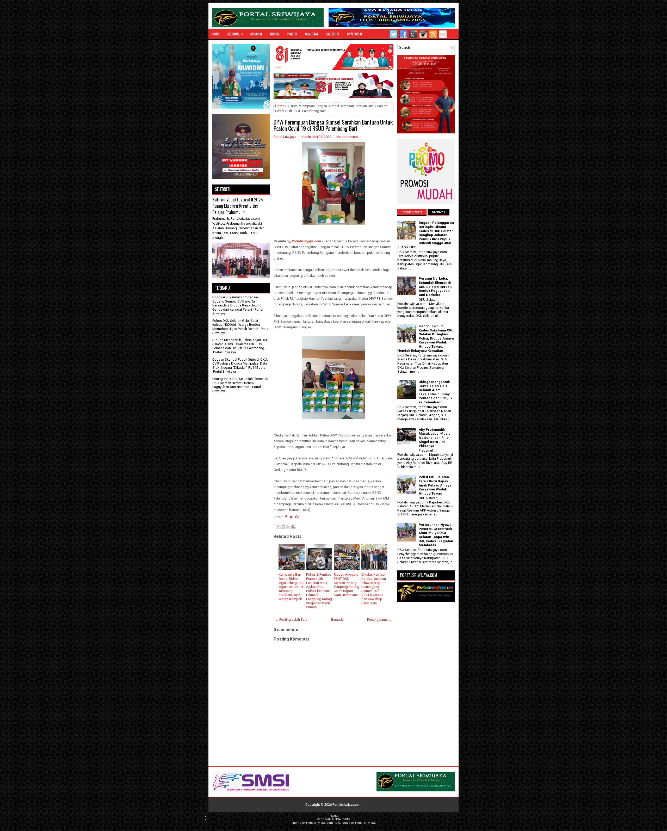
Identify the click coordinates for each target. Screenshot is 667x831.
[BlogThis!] (283, 526)
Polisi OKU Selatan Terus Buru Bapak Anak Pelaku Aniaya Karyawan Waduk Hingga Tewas (435, 485)
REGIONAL (235, 33)
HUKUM (275, 33)
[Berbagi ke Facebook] (293, 526)
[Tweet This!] (291, 517)
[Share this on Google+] (297, 517)
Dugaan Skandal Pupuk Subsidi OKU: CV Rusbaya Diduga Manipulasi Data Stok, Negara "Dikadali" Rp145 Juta (240, 364)
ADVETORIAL (354, 33)
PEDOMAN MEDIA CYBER (333, 819)
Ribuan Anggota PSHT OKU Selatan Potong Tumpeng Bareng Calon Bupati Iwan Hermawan (346, 585)
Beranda (337, 619)
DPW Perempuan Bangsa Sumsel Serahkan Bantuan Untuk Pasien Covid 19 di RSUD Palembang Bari (333, 125)
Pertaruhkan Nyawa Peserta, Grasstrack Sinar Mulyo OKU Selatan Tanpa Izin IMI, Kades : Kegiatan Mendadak (436, 535)
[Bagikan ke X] (288, 526)
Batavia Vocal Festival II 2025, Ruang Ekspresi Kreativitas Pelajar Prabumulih (237, 205)
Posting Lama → (379, 619)
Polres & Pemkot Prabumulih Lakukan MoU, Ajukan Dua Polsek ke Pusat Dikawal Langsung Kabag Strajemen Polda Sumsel (319, 591)
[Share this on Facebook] (286, 517)
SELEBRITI (332, 33)
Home (216, 33)
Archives (438, 212)
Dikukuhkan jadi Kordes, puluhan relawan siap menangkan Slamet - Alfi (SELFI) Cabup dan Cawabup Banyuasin (373, 589)
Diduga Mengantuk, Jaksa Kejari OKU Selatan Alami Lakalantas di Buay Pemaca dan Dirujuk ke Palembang (240, 344)
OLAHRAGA (311, 33)
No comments (347, 137)
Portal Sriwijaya (365, 822)
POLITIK (292, 33)
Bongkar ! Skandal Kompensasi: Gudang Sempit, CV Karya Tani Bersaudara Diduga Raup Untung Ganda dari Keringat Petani (237, 303)
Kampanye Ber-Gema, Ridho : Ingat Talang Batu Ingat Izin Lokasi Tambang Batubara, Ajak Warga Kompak (291, 587)
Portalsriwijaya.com (306, 241)
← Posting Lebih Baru (291, 619)
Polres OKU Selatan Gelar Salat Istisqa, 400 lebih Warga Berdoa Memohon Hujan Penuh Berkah (236, 325)
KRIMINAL (256, 33)
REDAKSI (333, 816)
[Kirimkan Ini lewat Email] (278, 526)
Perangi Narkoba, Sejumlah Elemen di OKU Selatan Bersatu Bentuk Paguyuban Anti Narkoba (240, 383)
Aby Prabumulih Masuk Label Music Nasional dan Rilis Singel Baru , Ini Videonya (434, 438)
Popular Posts (412, 212)
